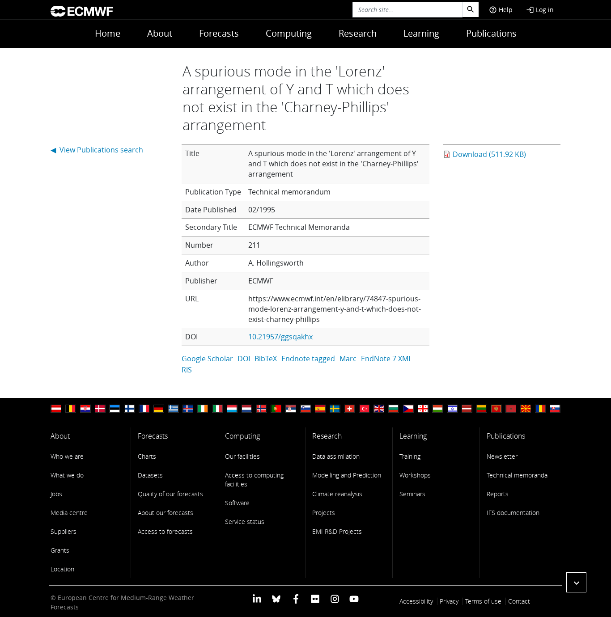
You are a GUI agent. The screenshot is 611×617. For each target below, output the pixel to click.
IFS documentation (513, 512)
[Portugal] (276, 409)
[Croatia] (85, 409)
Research (358, 33)
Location (62, 569)
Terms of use (483, 601)
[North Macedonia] (525, 409)
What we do (67, 475)
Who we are (67, 456)
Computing (289, 33)
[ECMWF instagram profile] (334, 598)
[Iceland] (187, 409)
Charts (147, 456)
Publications (491, 33)
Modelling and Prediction (346, 475)
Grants (60, 550)
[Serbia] (290, 409)
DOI (244, 358)
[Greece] (173, 409)
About (159, 33)
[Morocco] (510, 409)
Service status (244, 521)
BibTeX (266, 358)
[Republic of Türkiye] (364, 409)
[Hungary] (437, 409)
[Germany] (158, 409)
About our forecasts (165, 512)
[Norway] (261, 409)
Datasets (150, 475)
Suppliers (63, 531)
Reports (498, 494)
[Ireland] (202, 409)
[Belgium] (70, 409)
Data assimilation (336, 456)
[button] (576, 582)
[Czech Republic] (408, 409)
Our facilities (242, 456)
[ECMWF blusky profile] (276, 598)
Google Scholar (207, 358)
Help (501, 9)
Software (237, 503)
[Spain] (320, 409)
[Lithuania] (481, 409)
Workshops (415, 475)
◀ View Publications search (97, 150)
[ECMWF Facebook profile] (296, 598)
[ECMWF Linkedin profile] (257, 598)
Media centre (69, 512)
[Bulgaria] (393, 409)
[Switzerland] (349, 409)
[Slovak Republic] (555, 409)
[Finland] (129, 409)
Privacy (449, 601)
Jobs (56, 494)
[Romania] (540, 409)
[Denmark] (100, 409)
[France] (144, 409)
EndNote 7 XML (386, 358)
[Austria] (56, 409)
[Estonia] (114, 409)
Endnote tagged (308, 358)
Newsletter (502, 456)
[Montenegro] (496, 409)
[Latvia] (467, 409)
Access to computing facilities (254, 479)
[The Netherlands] (247, 409)
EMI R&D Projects (337, 531)
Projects (323, 512)
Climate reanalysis (337, 494)
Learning (421, 33)
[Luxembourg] (232, 409)
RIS (187, 370)
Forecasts (219, 33)
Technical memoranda (517, 475)
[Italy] (217, 409)
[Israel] (452, 409)
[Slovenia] (305, 409)
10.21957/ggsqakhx (280, 337)
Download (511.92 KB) (489, 154)
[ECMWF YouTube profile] (354, 598)
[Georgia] (423, 409)
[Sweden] (335, 409)
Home (107, 33)
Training (409, 456)
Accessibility (416, 601)
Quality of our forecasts (170, 494)
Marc (347, 358)
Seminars (412, 494)
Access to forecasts (165, 531)
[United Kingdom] (378, 409)
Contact (519, 601)
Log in (540, 9)
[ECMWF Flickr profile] (315, 598)
